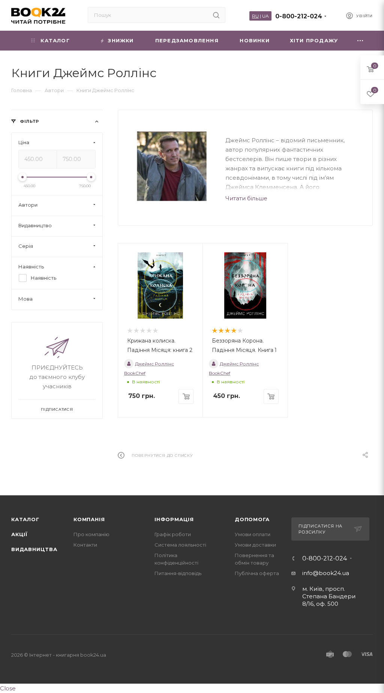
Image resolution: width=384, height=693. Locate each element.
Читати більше (246, 198)
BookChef (135, 373)
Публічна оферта (257, 573)
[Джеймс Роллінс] (171, 166)
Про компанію (92, 534)
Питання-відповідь (177, 573)
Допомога (252, 519)
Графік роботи (172, 534)
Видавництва (34, 549)
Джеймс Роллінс (154, 364)
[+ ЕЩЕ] (361, 41)
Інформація (174, 519)
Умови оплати (252, 534)
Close (8, 688)
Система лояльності (180, 545)
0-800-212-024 (298, 16)
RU (255, 16)
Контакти (85, 545)
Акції (19, 534)
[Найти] (216, 15)
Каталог (25, 519)
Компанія (89, 519)
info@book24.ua (325, 573)
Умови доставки (255, 545)
